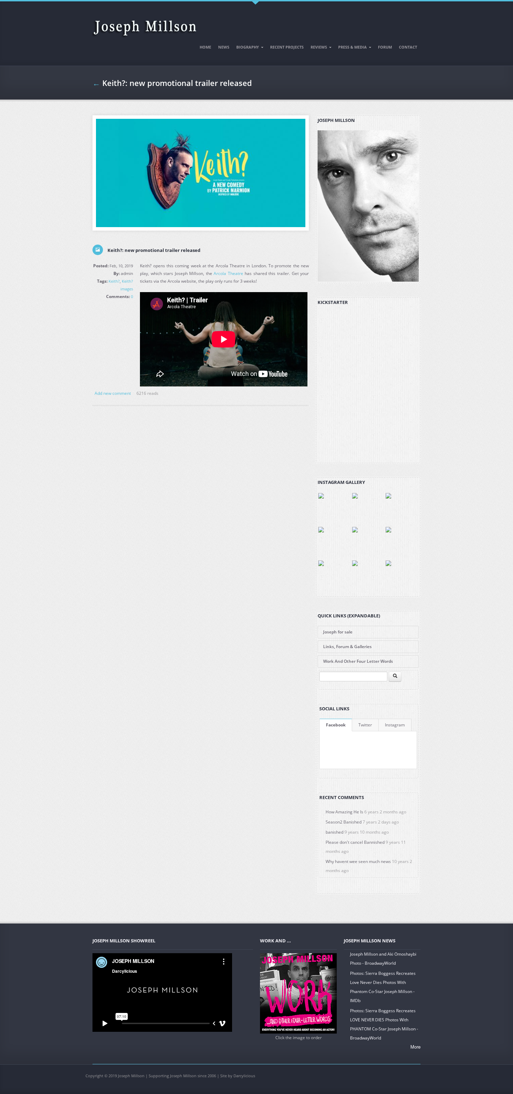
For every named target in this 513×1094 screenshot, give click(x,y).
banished (334, 832)
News (223, 47)
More (415, 1046)
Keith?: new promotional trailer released (153, 250)
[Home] (144, 25)
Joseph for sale (337, 632)
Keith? (114, 281)
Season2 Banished (344, 822)
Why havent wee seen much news (358, 861)
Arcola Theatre (228, 273)
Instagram (395, 725)
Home (205, 47)
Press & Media (351, 48)
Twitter (365, 725)
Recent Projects (287, 47)
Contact (408, 47)
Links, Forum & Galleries (347, 647)
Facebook (335, 725)
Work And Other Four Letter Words (358, 661)
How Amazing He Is (344, 812)
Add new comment (113, 393)
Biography (246, 48)
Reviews (317, 48)
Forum (385, 47)
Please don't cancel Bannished (355, 842)
